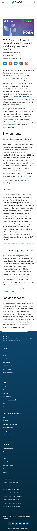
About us (5, 386)
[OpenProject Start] (18, 2)
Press (4, 403)
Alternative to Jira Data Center (10, 482)
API (4, 434)
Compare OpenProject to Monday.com (12, 496)
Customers (5, 393)
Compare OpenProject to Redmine (11, 506)
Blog (7, 336)
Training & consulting (8, 465)
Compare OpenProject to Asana (11, 489)
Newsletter (6, 406)
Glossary (5, 455)
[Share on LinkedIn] (5, 63)
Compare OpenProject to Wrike (11, 499)
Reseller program (7, 396)
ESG (28, 83)
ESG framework (8, 124)
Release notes (6, 437)
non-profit (14, 97)
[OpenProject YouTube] (20, 523)
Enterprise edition (7, 369)
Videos (4, 458)
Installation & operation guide (10, 424)
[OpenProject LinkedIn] (16, 523)
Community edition (7, 365)
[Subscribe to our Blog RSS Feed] (26, 63)
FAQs (4, 451)
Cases (8, 10)
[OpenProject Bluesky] (27, 523)
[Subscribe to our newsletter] (21, 63)
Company (15, 10)
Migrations (8, 13)
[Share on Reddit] (10, 63)
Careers (5, 400)
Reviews (5, 376)
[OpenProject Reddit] (24, 523)
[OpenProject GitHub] (9, 523)
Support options (7, 362)
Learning (33, 10)
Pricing (4, 355)
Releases (29, 13)
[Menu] (3, 2)
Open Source (19, 13)
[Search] (34, 2)
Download (5, 420)
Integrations (6, 358)
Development (6, 431)
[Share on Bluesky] (16, 63)
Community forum (7, 462)
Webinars (5, 472)
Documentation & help (8, 448)
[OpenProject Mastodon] (13, 523)
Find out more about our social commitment (18, 244)
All (2, 10)
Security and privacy (8, 372)
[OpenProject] (4, 336)
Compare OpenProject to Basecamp (12, 503)
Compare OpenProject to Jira (10, 486)
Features (24, 10)
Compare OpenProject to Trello (11, 492)
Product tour (6, 352)
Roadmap (5, 417)
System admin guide (8, 427)
